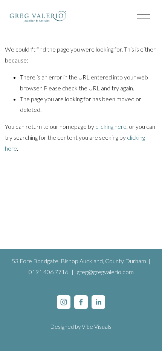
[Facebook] (81, 302)
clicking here (111, 126)
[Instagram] (63, 302)
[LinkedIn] (98, 302)
